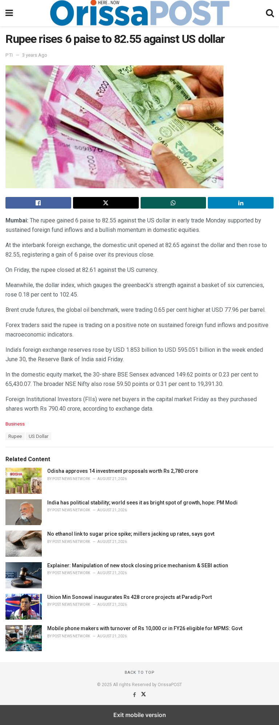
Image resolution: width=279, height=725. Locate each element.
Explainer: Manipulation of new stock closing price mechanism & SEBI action (137, 565)
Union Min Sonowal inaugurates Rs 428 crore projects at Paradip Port (129, 597)
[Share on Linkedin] (241, 203)
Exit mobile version (139, 714)
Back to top (140, 672)
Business (15, 424)
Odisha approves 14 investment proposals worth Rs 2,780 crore (122, 471)
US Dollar (38, 436)
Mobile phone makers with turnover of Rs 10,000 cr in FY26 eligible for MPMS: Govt (144, 628)
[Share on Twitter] (106, 203)
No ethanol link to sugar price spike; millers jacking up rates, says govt (130, 534)
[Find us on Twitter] (143, 695)
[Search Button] (270, 13)
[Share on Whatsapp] (173, 203)
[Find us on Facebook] (135, 695)
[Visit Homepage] (139, 13)
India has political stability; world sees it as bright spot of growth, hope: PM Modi (142, 503)
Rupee (15, 436)
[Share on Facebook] (38, 203)
